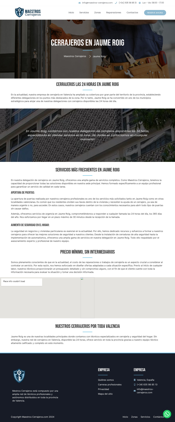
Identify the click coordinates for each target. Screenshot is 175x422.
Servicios (84, 12)
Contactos (132, 12)
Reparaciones (113, 12)
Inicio (71, 12)
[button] (167, 414)
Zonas (97, 12)
